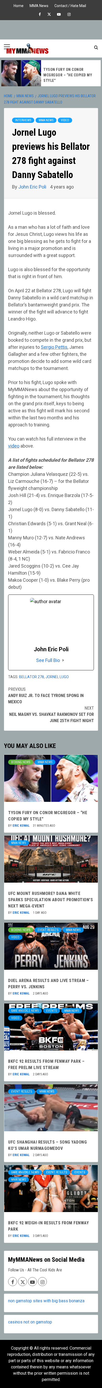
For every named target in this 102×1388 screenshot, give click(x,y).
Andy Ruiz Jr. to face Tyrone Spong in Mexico (46, 695)
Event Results (48, 930)
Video (65, 120)
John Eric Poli (32, 187)
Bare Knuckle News (25, 1011)
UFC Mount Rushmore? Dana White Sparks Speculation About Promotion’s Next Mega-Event (50, 900)
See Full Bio (48, 660)
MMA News (39, 5)
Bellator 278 (31, 677)
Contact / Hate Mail (70, 5)
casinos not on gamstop (30, 1322)
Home (19, 5)
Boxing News (20, 762)
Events (51, 1011)
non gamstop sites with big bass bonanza (46, 1300)
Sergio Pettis (54, 347)
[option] (51, 73)
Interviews (23, 120)
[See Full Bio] (63, 660)
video (13, 446)
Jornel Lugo (57, 677)
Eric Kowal (21, 825)
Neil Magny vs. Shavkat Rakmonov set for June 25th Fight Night (51, 714)
